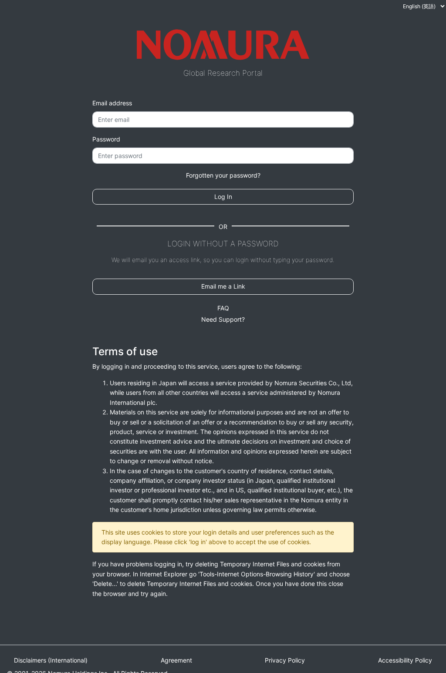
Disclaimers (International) (51, 660)
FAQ (223, 308)
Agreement (176, 660)
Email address (112, 103)
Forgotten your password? (223, 175)
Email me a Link (223, 286)
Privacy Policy (285, 660)
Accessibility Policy (405, 660)
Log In (223, 196)
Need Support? (223, 319)
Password (106, 139)
